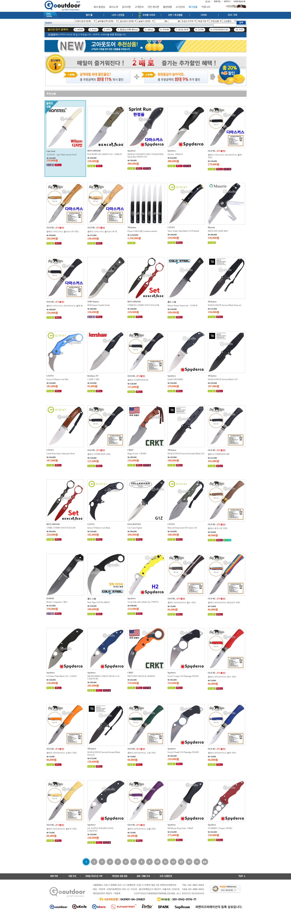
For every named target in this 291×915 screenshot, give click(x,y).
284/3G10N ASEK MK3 (218, 231)
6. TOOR (164, 29)
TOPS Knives (93, 302)
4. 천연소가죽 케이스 (128, 29)
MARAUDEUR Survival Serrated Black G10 (186, 453)
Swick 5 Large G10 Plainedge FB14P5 (183, 676)
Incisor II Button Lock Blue (57, 379)
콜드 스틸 (172, 302)
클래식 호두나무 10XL (218, 528)
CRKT (130, 450)
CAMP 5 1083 (93, 379)
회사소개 (113, 7)
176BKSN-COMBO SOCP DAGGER (143, 305)
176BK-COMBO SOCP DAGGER (60, 528)
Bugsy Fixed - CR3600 (136, 453)
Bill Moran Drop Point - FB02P (180, 828)
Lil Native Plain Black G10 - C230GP (61, 676)
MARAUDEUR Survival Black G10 (222, 379)
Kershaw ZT (92, 376)
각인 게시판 (153, 7)
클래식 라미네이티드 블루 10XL (222, 753)
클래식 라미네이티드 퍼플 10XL (141, 829)
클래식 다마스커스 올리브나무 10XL (62, 231)
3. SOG (107, 29)
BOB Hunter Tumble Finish (98, 305)
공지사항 (126, 7)
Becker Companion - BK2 (56, 602)
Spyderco (131, 151)
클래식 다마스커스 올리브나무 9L (102, 231)
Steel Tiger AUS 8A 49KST (98, 602)
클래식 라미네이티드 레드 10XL (222, 677)
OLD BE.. (212, 151)
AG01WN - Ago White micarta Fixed (61, 154)
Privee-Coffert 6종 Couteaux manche (142, 231)
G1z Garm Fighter (134, 528)
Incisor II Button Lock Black (98, 528)
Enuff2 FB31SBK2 (175, 379)
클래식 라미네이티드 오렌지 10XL (61, 753)
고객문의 (139, 7)
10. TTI (239, 29)
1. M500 (79, 29)
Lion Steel (50, 151)
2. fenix (93, 29)
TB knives (131, 227)
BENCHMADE (94, 151)
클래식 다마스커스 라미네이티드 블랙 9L (64, 306)
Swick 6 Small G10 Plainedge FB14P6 (183, 752)
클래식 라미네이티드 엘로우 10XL (61, 829)
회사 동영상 (99, 7)
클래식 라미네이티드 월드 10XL (182, 602)
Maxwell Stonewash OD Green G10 (182, 528)
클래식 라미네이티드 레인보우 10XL (224, 602)
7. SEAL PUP (182, 29)
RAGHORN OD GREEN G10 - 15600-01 (104, 154)
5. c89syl (149, 29)
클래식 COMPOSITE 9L (137, 380)
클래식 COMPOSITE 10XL (99, 454)
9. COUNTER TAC (220, 29)
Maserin (211, 227)
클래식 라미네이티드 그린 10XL (141, 753)
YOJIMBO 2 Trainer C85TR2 (220, 828)
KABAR (50, 598)
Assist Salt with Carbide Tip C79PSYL (143, 602)
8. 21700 (200, 29)
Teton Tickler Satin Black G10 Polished (183, 231)
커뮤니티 (205, 7)
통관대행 (167, 7)
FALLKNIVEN (134, 524)
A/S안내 (180, 7)
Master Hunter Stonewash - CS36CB (182, 305)
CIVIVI (171, 227)
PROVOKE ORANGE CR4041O (141, 676)
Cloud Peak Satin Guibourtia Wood (60, 453)
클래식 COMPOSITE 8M (218, 454)
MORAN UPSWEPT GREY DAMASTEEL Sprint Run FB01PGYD (145, 155)
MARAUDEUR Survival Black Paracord (224, 305)
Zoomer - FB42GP (175, 154)
